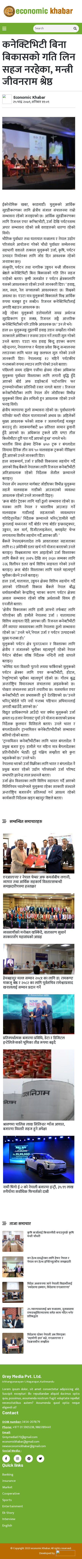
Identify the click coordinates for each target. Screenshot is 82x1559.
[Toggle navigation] (4, 28)
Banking (7, 1474)
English (7, 1525)
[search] (75, 28)
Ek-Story (8, 1512)
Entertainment (12, 1506)
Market (7, 1487)
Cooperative (11, 1493)
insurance (9, 1480)
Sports (7, 1500)
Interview (8, 1519)
